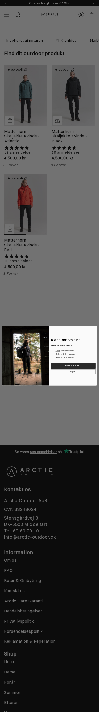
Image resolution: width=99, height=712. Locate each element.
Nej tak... (73, 372)
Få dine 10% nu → (73, 365)
